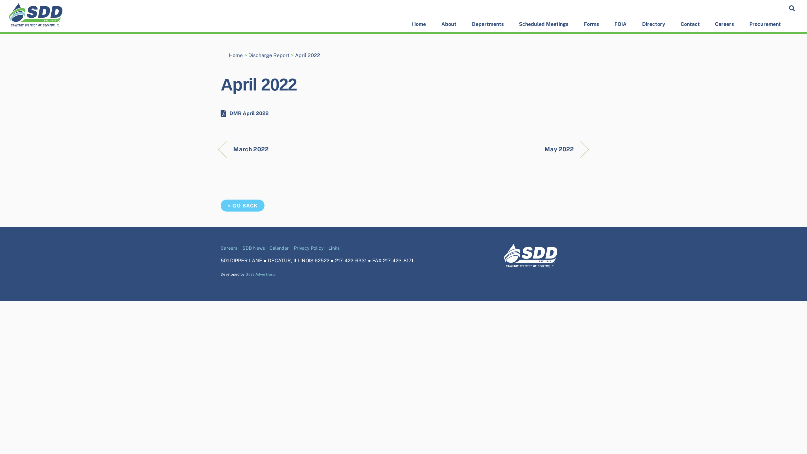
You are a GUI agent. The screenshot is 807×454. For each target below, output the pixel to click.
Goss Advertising (261, 274)
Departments (488, 24)
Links (334, 248)
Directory (653, 24)
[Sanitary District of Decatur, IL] (35, 24)
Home (419, 24)
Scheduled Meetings (543, 24)
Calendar (279, 248)
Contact (690, 24)
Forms (591, 24)
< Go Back (242, 206)
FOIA (620, 24)
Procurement (765, 24)
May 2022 (559, 149)
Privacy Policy (309, 248)
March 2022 (251, 149)
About (448, 24)
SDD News (253, 248)
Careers (724, 24)
